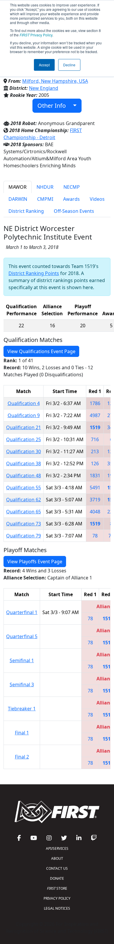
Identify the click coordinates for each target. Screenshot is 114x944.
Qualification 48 (23, 475)
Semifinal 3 (22, 684)
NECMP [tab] (71, 187)
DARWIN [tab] (17, 199)
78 (95, 535)
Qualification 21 (23, 427)
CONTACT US (57, 868)
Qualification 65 (23, 511)
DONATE (57, 878)
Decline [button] (69, 64)
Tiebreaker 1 (22, 708)
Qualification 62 (23, 499)
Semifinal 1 (22, 660)
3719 (95, 499)
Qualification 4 (24, 403)
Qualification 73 (23, 523)
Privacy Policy (36, 34)
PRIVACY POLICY (57, 898)
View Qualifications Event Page (41, 351)
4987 (95, 415)
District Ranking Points (33, 273)
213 (95, 451)
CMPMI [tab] (45, 199)
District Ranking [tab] (26, 211)
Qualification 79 (23, 535)
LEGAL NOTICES (57, 908)
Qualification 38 (23, 463)
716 (95, 439)
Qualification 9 (24, 415)
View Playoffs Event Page (34, 561)
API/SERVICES (57, 848)
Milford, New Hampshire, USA (55, 81)
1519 (95, 427)
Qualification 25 (23, 439)
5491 (95, 487)
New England (43, 88)
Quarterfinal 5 (21, 636)
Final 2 (22, 756)
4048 (95, 511)
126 (95, 463)
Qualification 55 (23, 487)
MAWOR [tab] (17, 187)
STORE (57, 888)
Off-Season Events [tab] (74, 211)
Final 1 (22, 732)
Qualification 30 (23, 451)
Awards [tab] (71, 199)
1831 (95, 475)
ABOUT (57, 858)
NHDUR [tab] (45, 187)
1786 (95, 403)
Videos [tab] (97, 199)
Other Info (53, 105)
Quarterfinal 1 (21, 612)
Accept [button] (44, 64)
